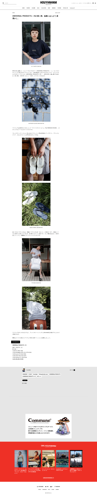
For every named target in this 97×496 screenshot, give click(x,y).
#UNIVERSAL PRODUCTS (54, 374)
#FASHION (25, 374)
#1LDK (30, 374)
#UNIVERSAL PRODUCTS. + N (29, 376)
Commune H (72, 8)
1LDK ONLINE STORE (17, 359)
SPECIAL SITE (65, 8)
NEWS (23, 8)
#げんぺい (39, 376)
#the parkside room (43, 374)
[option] (21, 462)
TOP (23, 383)
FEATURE (28, 8)
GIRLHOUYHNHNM (48, 477)
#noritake (35, 374)
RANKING (54, 8)
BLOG (38, 8)
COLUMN (33, 8)
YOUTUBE (59, 8)
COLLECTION (43, 8)
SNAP (49, 8)
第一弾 (52, 74)
